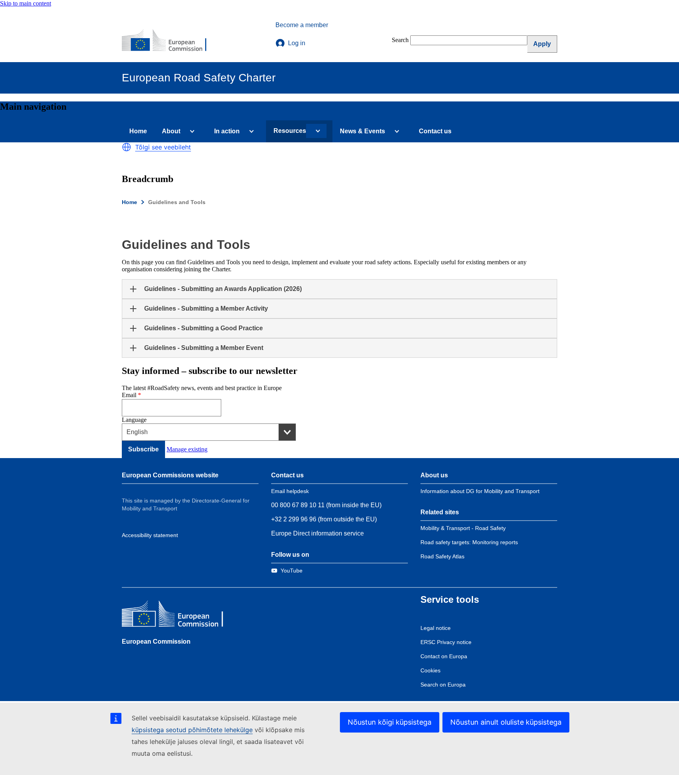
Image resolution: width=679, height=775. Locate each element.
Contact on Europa (443, 656)
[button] (126, 147)
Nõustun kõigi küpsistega (389, 722)
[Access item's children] (190, 131)
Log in (296, 43)
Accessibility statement (150, 535)
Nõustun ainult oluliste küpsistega (506, 722)
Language (134, 419)
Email (129, 395)
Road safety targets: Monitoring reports (469, 542)
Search (400, 40)
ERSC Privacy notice (446, 642)
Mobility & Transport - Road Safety (463, 528)
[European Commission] (169, 41)
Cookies (430, 670)
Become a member (301, 25)
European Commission (156, 641)
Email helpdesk (290, 491)
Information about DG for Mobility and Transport (480, 491)
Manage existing (187, 449)
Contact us (435, 131)
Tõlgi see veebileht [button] (163, 147)
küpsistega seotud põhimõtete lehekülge (192, 730)
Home (138, 131)
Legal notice (435, 628)
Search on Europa (443, 684)
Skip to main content (25, 3)
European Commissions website (170, 475)
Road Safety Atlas (442, 556)
